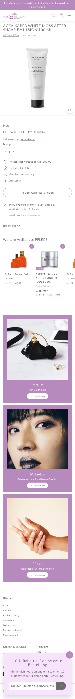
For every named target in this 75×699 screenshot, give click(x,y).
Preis (6, 125)
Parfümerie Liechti (13, 630)
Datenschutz (9, 625)
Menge (7, 144)
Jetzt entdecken (37, 396)
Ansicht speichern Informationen (24, 215)
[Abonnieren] (61, 686)
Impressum (9, 620)
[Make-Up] (37, 439)
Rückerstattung (11, 615)
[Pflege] (37, 528)
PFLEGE (41, 239)
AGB (5, 605)
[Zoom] (69, 110)
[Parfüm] (37, 349)
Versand (7, 610)
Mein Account (10, 635)
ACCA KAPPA (11, 35)
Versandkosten (28, 139)
